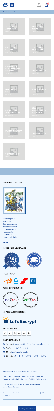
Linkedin (29, 333)
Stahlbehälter (8, 234)
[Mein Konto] (39, 5)
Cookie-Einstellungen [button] (20, 393)
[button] (12, 5)
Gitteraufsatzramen (10, 224)
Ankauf (6, 242)
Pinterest (15, 333)
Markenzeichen (34, 393)
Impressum (6, 395)
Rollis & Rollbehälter (10, 237)
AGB (42, 393)
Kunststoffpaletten (10, 229)
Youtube (19, 333)
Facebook (5, 333)
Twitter (10, 333)
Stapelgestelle (8, 232)
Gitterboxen (7, 221)
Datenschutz (7, 393)
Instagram (24, 333)
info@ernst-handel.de (19, 352)
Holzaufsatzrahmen (10, 227)
